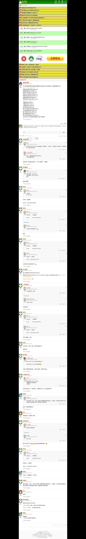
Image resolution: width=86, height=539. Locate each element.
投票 (62, 3)
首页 (20, 5)
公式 (65, 3)
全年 (59, 3)
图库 (56, 3)
